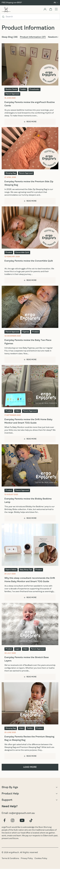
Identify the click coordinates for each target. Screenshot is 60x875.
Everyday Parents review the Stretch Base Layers (26, 659)
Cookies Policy (40, 858)
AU (55, 3)
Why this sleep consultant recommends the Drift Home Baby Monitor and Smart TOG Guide (29, 580)
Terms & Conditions (10, 858)
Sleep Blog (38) (10, 37)
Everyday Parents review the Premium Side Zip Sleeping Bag (28, 183)
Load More (30, 767)
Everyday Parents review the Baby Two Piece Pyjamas (27, 342)
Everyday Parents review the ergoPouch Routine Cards (29, 104)
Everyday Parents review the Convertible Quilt (28, 261)
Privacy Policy (27, 858)
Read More (31, 122)
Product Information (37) (33, 37)
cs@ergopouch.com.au (22, 813)
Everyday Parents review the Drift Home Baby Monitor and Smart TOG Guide (28, 421)
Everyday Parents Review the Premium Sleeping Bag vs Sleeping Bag (29, 738)
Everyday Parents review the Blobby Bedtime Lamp (28, 500)
